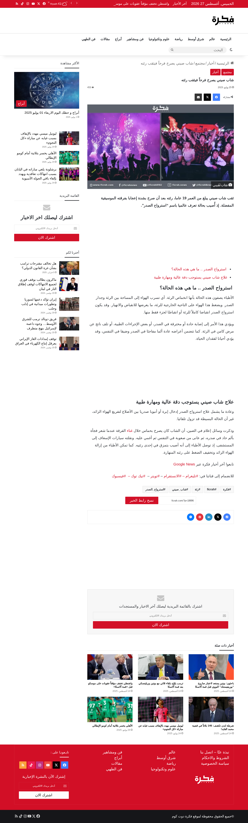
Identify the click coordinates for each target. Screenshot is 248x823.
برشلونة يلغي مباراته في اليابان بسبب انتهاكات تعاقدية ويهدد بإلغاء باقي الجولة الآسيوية (35, 174)
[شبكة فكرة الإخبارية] (223, 20)
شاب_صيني (179, 489)
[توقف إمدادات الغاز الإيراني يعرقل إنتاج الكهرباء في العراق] (69, 343)
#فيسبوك (119, 476)
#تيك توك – (135, 476)
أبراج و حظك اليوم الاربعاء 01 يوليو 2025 (52, 112)
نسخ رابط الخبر (142, 500)
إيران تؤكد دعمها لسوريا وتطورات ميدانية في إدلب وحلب (38, 304)
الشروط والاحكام (215, 758)
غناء (129, 431)
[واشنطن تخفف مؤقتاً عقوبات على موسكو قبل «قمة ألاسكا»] (110, 667)
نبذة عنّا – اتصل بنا (214, 752)
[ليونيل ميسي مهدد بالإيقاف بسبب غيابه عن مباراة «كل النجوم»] (160, 709)
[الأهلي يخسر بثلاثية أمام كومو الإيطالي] (110, 709)
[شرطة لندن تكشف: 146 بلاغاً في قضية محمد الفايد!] (211, 709)
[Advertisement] (87, 19)
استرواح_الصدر (154, 489)
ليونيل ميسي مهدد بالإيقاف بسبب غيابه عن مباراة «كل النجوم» (38, 138)
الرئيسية (225, 39)
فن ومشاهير (135, 39)
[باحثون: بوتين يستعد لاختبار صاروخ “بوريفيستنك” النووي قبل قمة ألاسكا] (211, 667)
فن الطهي (88, 39)
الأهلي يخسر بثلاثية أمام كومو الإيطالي (112, 725)
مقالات (105, 39)
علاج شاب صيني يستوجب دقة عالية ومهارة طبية (190, 277)
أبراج (118, 39)
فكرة (226, 489)
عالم (212, 39)
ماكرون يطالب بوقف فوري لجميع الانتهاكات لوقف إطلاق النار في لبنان (37, 284)
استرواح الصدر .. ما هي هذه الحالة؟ (199, 269)
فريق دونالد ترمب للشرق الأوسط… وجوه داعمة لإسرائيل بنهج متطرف (39, 323)
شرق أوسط (196, 39)
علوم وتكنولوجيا (159, 39)
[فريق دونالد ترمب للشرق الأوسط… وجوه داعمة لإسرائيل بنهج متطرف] (69, 323)
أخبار (210, 63)
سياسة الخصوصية (215, 763)
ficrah (211, 489)
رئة (197, 489)
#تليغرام (191, 476)
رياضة (179, 39)
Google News (184, 464)
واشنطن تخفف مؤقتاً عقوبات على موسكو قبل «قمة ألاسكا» (128, 3)
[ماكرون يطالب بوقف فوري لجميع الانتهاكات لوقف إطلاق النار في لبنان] (69, 284)
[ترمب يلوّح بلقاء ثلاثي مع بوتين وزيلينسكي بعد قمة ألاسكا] (160, 667)
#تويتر (155, 476)
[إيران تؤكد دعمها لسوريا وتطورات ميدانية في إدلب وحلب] (69, 304)
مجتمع (200, 63)
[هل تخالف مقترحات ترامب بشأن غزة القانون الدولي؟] (69, 268)
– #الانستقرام (174, 476)
